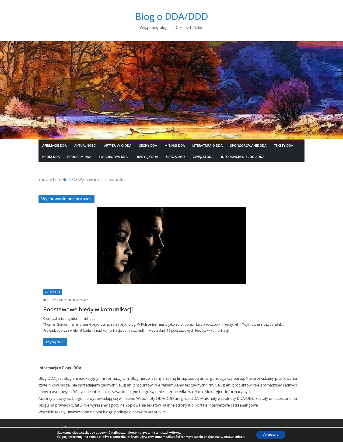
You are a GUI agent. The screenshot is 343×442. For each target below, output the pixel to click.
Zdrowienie (175, 156)
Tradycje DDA (146, 156)
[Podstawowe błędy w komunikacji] (171, 245)
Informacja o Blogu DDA (242, 156)
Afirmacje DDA (54, 145)
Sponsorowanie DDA (248, 145)
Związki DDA (203, 156)
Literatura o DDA (207, 145)
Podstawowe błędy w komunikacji (88, 309)
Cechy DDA (148, 145)
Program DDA (79, 156)
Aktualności (85, 145)
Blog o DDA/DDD (171, 16)
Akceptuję (270, 434)
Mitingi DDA (174, 145)
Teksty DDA (283, 145)
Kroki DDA (51, 156)
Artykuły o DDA (117, 145)
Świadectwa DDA (113, 156)
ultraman (82, 300)
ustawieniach (234, 437)
